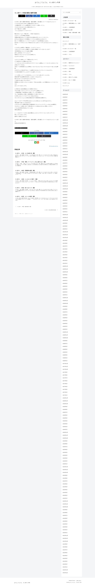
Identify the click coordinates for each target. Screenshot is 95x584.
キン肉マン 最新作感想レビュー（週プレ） (71, 44)
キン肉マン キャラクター (69, 65)
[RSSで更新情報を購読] (38, 142)
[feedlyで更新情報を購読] (35, 142)
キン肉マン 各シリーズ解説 (69, 80)
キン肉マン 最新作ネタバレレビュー (71, 62)
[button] (51, 16)
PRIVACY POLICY (72, 580)
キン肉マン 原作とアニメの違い (70, 77)
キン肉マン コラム (67, 54)
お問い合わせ (78, 580)
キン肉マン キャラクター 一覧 (69, 48)
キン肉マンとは (66, 82)
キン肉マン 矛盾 (67, 71)
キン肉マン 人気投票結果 (69, 51)
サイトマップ (66, 41)
